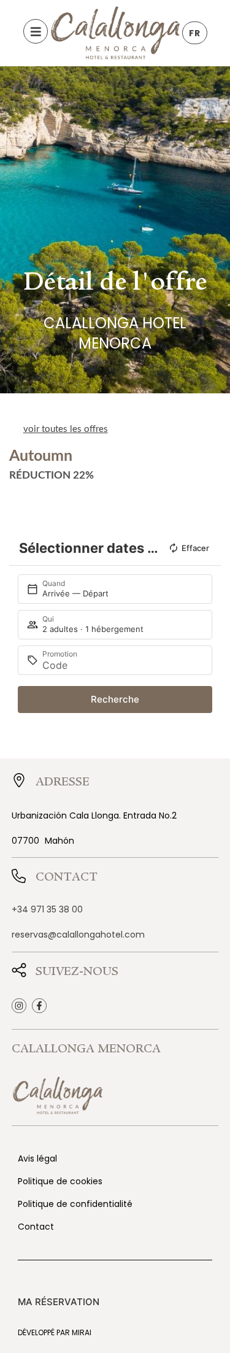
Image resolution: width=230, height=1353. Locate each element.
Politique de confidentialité (75, 1204)
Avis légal (37, 1158)
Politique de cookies (60, 1181)
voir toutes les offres (65, 429)
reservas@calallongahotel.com (78, 934)
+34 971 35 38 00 (47, 909)
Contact (36, 1226)
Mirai (81, 1332)
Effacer (195, 548)
